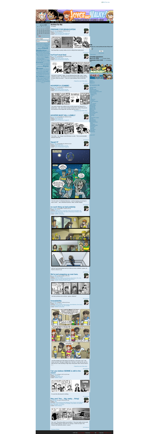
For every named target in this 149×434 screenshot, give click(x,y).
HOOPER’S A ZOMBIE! (60, 86)
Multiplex (91, 80)
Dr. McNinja (92, 94)
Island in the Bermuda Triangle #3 (62, 34)
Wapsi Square (93, 129)
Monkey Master (43, 72)
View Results (101, 53)
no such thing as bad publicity (63, 207)
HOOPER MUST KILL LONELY (63, 115)
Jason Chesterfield (43, 58)
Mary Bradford (43, 71)
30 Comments (86, 298)
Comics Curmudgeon (94, 90)
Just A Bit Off (92, 106)
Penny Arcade (92, 113)
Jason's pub (47, 59)
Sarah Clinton (47, 76)
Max (67, 58)
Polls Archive (93, 54)
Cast (52, 22)
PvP (90, 116)
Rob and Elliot (93, 119)
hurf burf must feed (58, 55)
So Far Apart (92, 124)
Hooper (66, 33)
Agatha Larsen (59, 210)
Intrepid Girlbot (93, 105)
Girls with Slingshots (94, 101)
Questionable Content (94, 117)
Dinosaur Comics (93, 93)
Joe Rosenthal (43, 61)
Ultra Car (42, 82)
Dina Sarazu (43, 52)
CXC (105, 60)
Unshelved (92, 128)
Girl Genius (92, 100)
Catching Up (57, 375)
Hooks (59, 58)
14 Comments (86, 427)
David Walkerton (42, 49)
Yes (92, 48)
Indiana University (40, 56)
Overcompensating (94, 112)
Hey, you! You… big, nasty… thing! (65, 399)
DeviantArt (63, 22)
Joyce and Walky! (75, 16)
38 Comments (86, 368)
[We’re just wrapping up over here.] (70, 294)
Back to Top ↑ (109, 432)
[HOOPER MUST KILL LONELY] (70, 134)
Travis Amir (60, 212)
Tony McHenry (47, 81)
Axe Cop (91, 88)
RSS (112, 22)
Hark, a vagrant (93, 103)
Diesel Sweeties (93, 92)
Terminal (56, 280)
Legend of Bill (92, 107)
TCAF (101, 58)
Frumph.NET (92, 135)
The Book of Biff (93, 89)
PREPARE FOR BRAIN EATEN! (63, 29)
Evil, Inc (91, 96)
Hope (55, 401)
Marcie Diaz (60, 211)
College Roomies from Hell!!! (96, 91)
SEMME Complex (39, 78)
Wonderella (92, 130)
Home (38, 22)
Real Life (91, 118)
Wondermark (92, 131)
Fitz (63, 33)
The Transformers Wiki (95, 85)
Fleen (91, 98)
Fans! (91, 97)
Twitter (110, 22)
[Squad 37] (70, 198)
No (92, 49)
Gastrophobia (92, 99)
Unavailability (56, 301)
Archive (47, 22)
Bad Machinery (93, 121)
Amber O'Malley (43, 43)
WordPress (92, 432)
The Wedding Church (40, 81)
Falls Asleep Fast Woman (56, 305)
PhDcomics (92, 114)
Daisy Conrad (42, 44)
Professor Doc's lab (42, 73)
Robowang (71, 211)
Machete (38, 70)
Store (57, 22)
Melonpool (92, 110)
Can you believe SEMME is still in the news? (66, 372)
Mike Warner (66, 211)
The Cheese (47, 80)
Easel (97, 432)
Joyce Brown (42, 67)
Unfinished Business (58, 32)
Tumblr (70, 22)
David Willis (54, 31)
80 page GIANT (93, 87)
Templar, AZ (92, 83)
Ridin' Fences (57, 209)
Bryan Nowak (66, 304)
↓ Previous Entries (55, 429)
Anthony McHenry (59, 304)
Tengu (56, 212)
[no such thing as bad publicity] (70, 266)
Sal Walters (40, 76)
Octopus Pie (92, 111)
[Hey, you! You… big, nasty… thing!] (70, 420)
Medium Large (93, 109)
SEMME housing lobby (59, 214)
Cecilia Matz (64, 210)
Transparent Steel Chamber (64, 280)
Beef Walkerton (66, 402)
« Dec (39, 36)
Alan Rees (38, 43)
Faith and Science (58, 303)
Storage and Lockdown (40, 80)
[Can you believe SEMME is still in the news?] (70, 391)
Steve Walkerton (45, 79)
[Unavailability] (70, 358)
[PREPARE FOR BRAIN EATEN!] (70, 48)
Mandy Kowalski (54, 211)
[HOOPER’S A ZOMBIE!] (70, 104)
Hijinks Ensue (92, 104)
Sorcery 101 (92, 81)
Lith (69, 33)
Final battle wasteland (43, 53)
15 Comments (86, 52)
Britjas (61, 278)
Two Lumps (92, 127)
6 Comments (86, 139)
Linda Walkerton (46, 69)
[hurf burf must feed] (70, 73)
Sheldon (91, 123)
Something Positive (94, 125)
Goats (91, 102)
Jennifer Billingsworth (41, 61)
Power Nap (92, 115)
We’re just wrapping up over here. (64, 274)
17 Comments (86, 396)
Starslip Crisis (92, 126)
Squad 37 (54, 142)
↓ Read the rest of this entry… (80, 81)
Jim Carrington (67, 305)
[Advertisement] (68, 5)
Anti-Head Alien (59, 33)
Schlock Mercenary (94, 122)
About (42, 22)
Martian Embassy (43, 70)
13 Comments (86, 204)
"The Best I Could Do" (58, 277)
